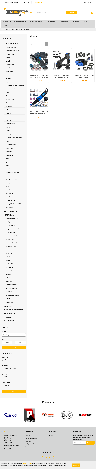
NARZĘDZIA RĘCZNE (11, 211)
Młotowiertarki (10, 103)
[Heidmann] (29, 415)
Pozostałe (9, 197)
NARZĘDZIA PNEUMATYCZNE (14, 310)
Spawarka (9, 162)
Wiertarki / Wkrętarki (12, 179)
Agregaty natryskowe (12, 47)
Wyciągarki (9, 183)
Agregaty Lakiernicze (12, 218)
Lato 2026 (7, 317)
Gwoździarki (9, 68)
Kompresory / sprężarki (12, 229)
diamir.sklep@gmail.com (11, 445)
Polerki (8, 127)
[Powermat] (10, 415)
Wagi (7, 186)
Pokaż (14, 392)
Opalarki (8, 113)
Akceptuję (76, 465)
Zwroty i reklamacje (31, 438)
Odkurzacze (9, 109)
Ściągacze (9, 281)
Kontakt (5, 25)
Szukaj (14, 347)
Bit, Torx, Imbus (10, 225)
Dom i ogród (64, 22)
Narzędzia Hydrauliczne (12, 243)
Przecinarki (9, 151)
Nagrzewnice (10, 82)
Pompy (8, 130)
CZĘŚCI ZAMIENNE (10, 321)
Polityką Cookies (27, 463)
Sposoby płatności (30, 447)
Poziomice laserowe (11, 144)
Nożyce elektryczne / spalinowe (15, 85)
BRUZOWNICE (10, 54)
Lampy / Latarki (10, 239)
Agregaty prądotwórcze (12, 50)
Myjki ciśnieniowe (11, 106)
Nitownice (8, 92)
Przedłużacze (10, 155)
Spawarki (8, 274)
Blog (85, 22)
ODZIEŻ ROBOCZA (10, 313)
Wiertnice (8, 190)
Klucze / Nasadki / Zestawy (14, 236)
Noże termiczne (10, 200)
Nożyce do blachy (11, 89)
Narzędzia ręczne (36, 22)
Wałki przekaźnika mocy (13, 295)
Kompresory (9, 71)
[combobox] (38, 44)
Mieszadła (9, 96)
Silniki (7, 158)
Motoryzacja (51, 22)
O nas (51, 435)
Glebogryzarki (10, 64)
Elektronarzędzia (20, 22)
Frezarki (8, 61)
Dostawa (28, 435)
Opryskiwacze (10, 116)
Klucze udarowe (10, 75)
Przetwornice (9, 302)
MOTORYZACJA (9, 215)
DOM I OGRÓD (8, 306)
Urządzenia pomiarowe (12, 172)
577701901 (7, 448)
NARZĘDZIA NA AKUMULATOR (14, 204)
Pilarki (7, 141)
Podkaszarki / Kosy (11, 123)
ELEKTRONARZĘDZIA (11, 43)
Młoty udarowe (10, 99)
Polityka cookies (30, 444)
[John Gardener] (85, 415)
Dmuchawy (9, 57)
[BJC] (48, 415)
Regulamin (28, 441)
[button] (29, 431)
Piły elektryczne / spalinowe (14, 137)
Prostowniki (9, 148)
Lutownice (9, 78)
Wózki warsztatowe (11, 288)
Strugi (7, 165)
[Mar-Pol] (66, 415)
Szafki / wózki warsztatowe (14, 222)
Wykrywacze (9, 193)
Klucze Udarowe (10, 232)
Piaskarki (8, 134)
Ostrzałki (8, 120)
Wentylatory (9, 207)
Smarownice (9, 271)
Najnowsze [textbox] (33, 44)
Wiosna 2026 (7, 22)
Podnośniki (9, 253)
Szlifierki (8, 169)
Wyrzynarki (9, 176)
